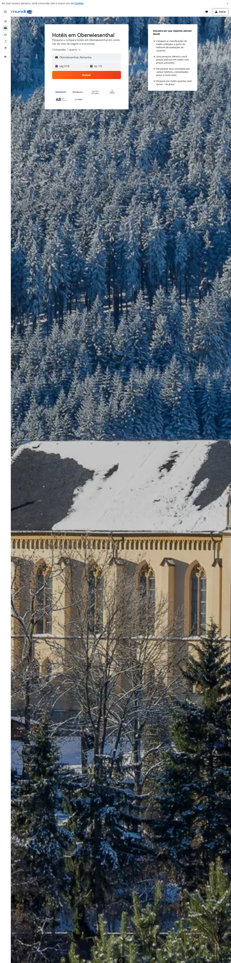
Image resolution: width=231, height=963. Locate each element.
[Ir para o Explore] (5, 48)
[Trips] (5, 57)
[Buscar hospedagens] (5, 28)
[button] (227, 3)
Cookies (79, 3)
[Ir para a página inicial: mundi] (22, 12)
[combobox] (66, 49)
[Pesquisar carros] (5, 35)
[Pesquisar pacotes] (5, 41)
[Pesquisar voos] (5, 21)
